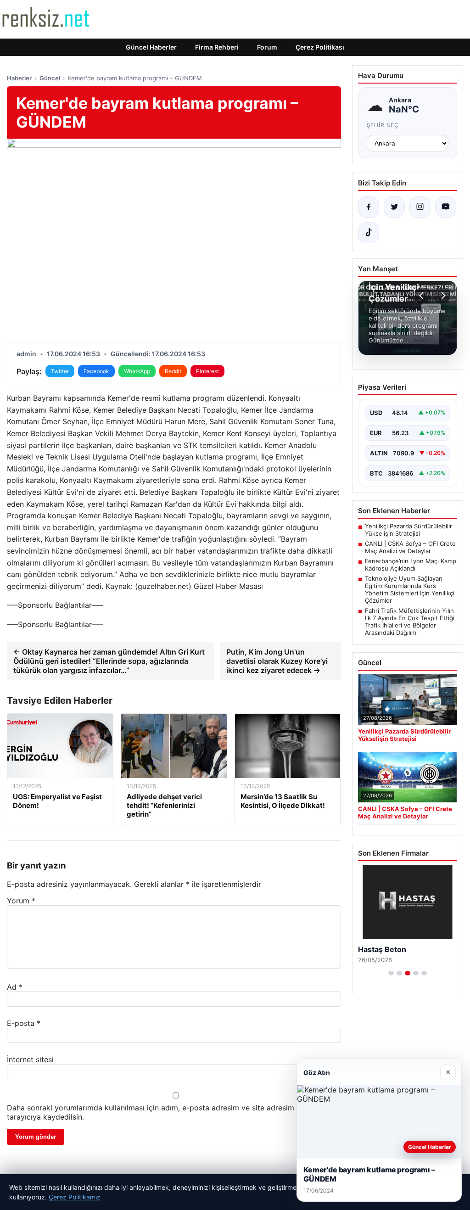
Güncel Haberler (151, 47)
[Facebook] (368, 207)
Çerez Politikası (320, 47)
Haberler (19, 78)
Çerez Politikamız (75, 1197)
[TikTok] (368, 232)
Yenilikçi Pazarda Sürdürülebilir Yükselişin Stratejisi (408, 529)
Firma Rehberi (217, 47)
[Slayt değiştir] (391, 973)
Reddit (173, 371)
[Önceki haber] (423, 295)
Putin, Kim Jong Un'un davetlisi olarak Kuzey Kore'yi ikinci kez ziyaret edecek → (277, 661)
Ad (14, 987)
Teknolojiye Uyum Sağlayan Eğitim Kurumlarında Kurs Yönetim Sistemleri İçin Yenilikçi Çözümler (409, 589)
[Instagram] (420, 207)
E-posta (23, 1023)
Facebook (96, 371)
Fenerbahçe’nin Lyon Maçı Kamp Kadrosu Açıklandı (410, 564)
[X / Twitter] (394, 207)
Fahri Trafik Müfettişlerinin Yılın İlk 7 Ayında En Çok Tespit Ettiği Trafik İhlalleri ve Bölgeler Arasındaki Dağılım (409, 621)
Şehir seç (383, 125)
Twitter (60, 371)
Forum (267, 47)
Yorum (21, 900)
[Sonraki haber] (442, 295)
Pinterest (207, 371)
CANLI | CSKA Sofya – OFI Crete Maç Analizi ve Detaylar (410, 547)
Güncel (49, 78)
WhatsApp (137, 371)
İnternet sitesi (30, 1059)
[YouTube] (445, 207)
